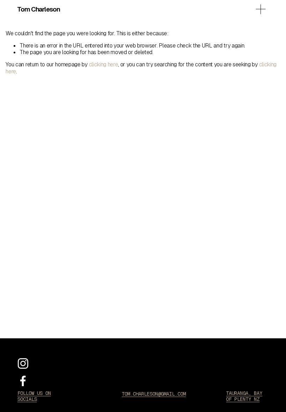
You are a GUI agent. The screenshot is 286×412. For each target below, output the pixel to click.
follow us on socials (34, 396)
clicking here (103, 64)
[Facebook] (23, 381)
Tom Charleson (38, 9)
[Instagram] (23, 363)
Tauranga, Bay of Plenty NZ (244, 396)
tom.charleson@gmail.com (154, 394)
